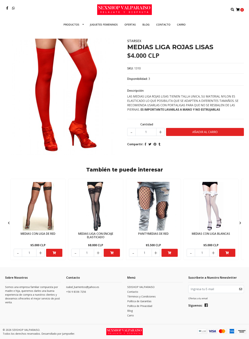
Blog (145, 24)
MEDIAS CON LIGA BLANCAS (211, 234)
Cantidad (146, 124)
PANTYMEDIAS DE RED (153, 234)
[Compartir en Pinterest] (154, 144)
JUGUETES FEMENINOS (104, 24)
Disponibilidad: (137, 79)
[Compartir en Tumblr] (159, 144)
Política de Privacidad (139, 306)
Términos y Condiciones (141, 296)
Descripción (135, 91)
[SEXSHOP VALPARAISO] (124, 9)
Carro (181, 24)
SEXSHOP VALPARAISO (141, 287)
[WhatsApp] (13, 8)
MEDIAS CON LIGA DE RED (38, 234)
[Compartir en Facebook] (145, 144)
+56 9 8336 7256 (76, 291)
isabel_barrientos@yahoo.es (82, 287)
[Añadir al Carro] (54, 253)
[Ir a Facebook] (7, 8)
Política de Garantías (139, 301)
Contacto (163, 24)
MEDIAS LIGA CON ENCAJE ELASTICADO (95, 235)
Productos (71, 24)
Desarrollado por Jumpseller (57, 333)
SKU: (130, 68)
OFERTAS (130, 24)
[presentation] (8, 223)
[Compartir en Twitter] (149, 144)
